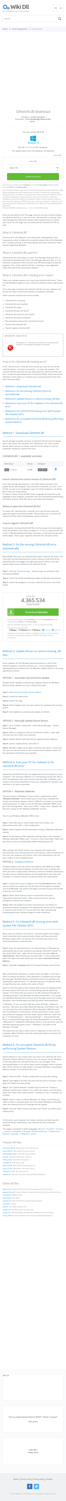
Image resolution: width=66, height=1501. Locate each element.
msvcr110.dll (7, 1169)
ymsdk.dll (6, 1204)
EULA (11, 187)
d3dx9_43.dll (7, 1160)
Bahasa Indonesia (39, 1131)
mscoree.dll (7, 1201)
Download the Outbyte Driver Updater (25, 692)
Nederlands (54, 1131)
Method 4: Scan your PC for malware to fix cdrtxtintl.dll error (33, 405)
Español (50, 1129)
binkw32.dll (7, 1163)
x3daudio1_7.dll (8, 1171)
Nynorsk (6, 1134)
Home (15, 1479)
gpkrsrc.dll (6, 1189)
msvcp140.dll (7, 1151)
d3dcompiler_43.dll (10, 1154)
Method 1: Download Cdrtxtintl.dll (23, 386)
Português (17, 1131)
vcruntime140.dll (9, 1148)
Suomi (33, 1134)
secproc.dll (6, 1213)
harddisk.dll (7, 1198)
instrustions (43, 185)
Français (59, 1129)
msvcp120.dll (7, 1166)
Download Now (33, 176)
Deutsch (41, 1129)
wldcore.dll (7, 1174)
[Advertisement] (33, 72)
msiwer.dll (6, 1210)
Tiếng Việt (24, 1134)
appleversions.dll (9, 1192)
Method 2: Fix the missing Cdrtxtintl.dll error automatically (28, 393)
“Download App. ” (24, 571)
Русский (26, 1131)
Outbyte (27, 185)
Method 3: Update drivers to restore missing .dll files (32, 398)
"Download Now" (12, 190)
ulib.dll (5, 1207)
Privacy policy (22, 187)
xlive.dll (5, 1157)
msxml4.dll (6, 1195)
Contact (49, 1479)
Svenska (15, 1134)
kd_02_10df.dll (8, 1216)
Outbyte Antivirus (24, 861)
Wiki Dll (6, 1375)
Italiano (7, 1131)
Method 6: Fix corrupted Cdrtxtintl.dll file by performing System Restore (34, 420)
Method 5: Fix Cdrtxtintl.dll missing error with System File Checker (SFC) (33, 413)
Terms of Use (25, 1479)
